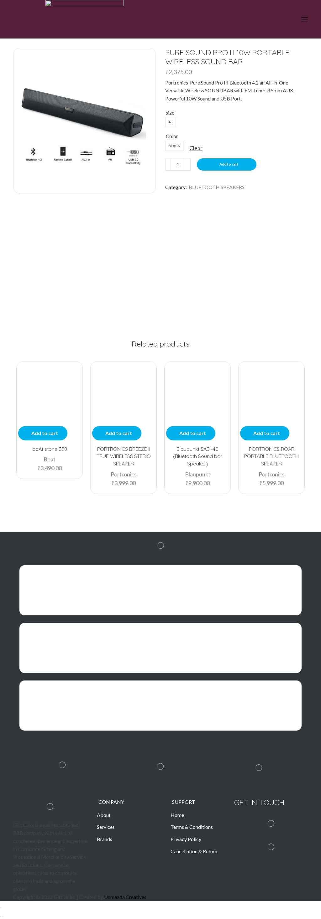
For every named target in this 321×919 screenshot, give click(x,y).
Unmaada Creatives (125, 897)
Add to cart (229, 164)
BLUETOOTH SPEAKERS (217, 187)
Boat (49, 459)
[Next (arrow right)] (2, 916)
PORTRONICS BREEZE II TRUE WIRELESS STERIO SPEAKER (124, 456)
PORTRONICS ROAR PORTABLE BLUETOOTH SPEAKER (271, 456)
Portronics (124, 474)
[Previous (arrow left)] (0, 916)
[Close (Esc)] (0, 907)
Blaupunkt (197, 474)
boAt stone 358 (49, 449)
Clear (196, 148)
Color (172, 136)
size (170, 113)
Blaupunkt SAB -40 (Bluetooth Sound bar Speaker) (197, 456)
